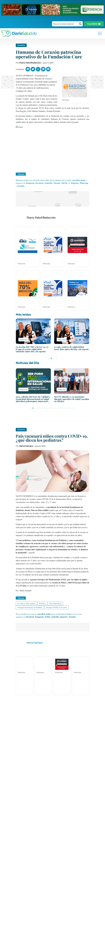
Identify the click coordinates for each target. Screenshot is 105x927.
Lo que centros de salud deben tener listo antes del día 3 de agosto (71, 348)
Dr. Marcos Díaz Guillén (26, 603)
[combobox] (65, 23)
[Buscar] (80, 23)
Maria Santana (35, 642)
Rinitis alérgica (47, 864)
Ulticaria (49, 868)
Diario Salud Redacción (41, 217)
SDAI (59, 864)
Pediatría (21, 45)
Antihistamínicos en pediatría (28, 864)
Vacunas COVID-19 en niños (56, 607)
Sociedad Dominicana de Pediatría (29, 607)
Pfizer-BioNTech (55, 603)
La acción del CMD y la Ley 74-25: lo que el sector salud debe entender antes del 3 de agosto (32, 349)
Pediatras (42, 603)
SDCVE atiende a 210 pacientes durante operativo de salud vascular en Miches (71, 399)
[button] (27, 69)
